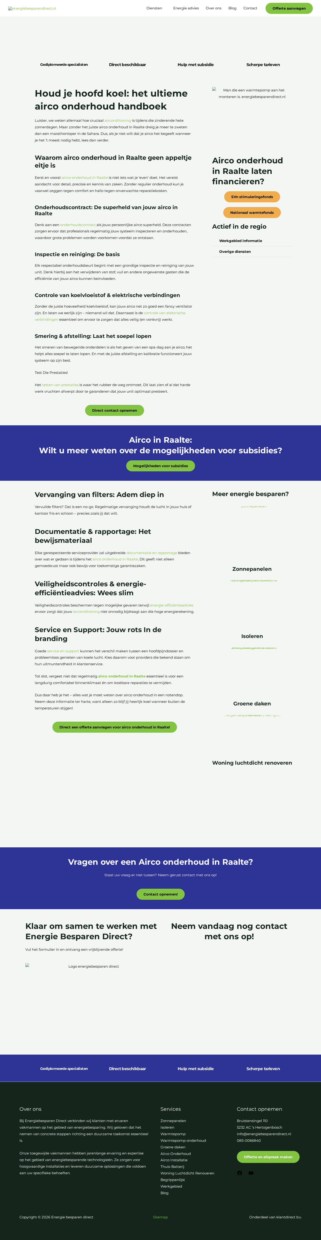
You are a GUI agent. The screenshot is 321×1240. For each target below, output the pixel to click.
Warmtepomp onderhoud (183, 1140)
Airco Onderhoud (175, 1153)
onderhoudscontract (78, 225)
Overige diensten (235, 251)
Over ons (213, 8)
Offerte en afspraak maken (268, 1157)
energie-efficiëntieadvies (171, 605)
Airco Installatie (174, 1160)
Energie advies (186, 8)
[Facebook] (240, 1174)
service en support (63, 651)
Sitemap (160, 1217)
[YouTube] (251, 1174)
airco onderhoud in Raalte (115, 559)
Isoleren (252, 636)
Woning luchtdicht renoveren (252, 763)
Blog (232, 8)
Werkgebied (171, 1186)
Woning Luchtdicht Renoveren (187, 1173)
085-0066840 (249, 1140)
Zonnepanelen (252, 569)
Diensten (154, 8)
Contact (250, 8)
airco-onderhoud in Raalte (85, 177)
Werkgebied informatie (240, 241)
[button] (289, 8)
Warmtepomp (173, 1134)
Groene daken (252, 703)
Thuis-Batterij (172, 1166)
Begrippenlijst (172, 1179)
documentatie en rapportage (151, 553)
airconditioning (118, 120)
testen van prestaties (60, 385)
